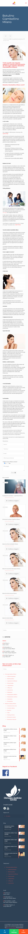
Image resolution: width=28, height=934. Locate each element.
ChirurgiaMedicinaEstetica (17, 39)
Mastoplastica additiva (12, 694)
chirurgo (5, 212)
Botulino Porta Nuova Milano (9, 593)
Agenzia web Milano (11, 927)
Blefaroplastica (10, 678)
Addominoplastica (11, 676)
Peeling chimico (11, 714)
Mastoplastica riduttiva (12, 696)
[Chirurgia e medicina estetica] (14, 3)
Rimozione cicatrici (11, 717)
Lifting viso (9, 687)
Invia (12, 472)
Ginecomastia (10, 683)
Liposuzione (10, 690)
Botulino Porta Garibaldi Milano (10, 544)
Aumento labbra (11, 708)
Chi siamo (8, 816)
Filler (8, 712)
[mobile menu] (26, 3)
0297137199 (5, 133)
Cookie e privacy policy (17, 928)
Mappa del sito (8, 928)
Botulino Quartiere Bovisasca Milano (11, 568)
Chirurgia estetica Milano (10, 674)
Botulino (9, 710)
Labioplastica (10, 685)
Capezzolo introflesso (12, 681)
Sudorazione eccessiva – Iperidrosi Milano (12, 495)
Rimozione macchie (11, 719)
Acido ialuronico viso (12, 705)
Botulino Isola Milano (7, 618)
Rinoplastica (10, 701)
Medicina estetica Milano (10, 703)
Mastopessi (9, 692)
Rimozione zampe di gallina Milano (11, 519)
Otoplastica (9, 699)
